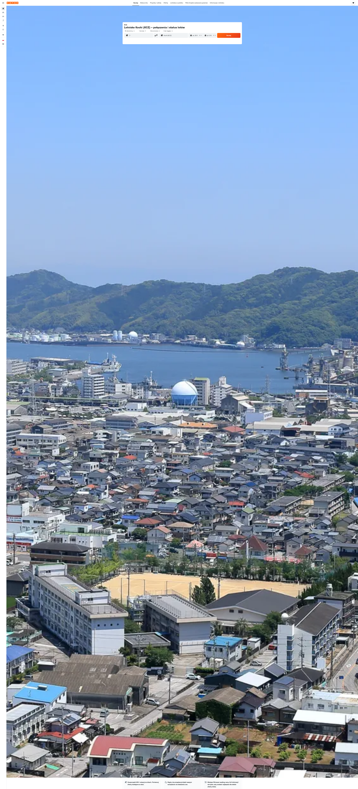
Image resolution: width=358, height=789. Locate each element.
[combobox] (130, 31)
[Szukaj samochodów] (3, 16)
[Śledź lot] (3, 29)
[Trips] (3, 35)
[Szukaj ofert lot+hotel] (3, 20)
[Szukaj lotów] (3, 8)
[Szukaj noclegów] (3, 12)
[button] (3, 3)
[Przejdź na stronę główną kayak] (12, 3)
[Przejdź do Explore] (3, 25)
